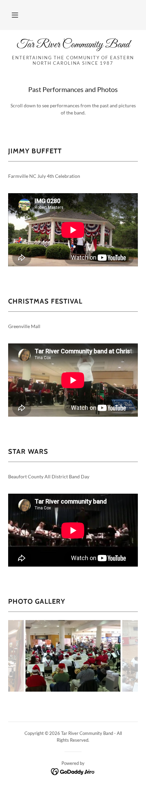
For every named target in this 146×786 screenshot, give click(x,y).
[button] (15, 15)
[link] (73, 45)
